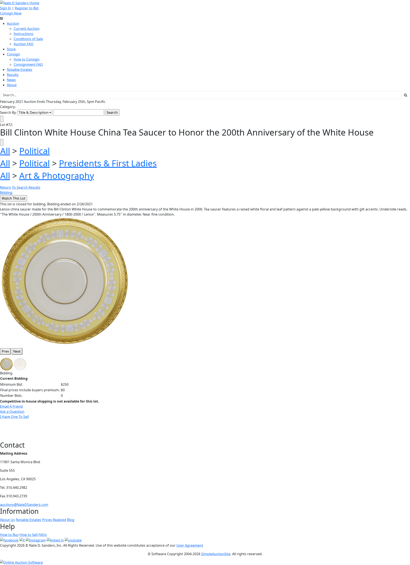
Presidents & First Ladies (108, 163)
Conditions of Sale (28, 38)
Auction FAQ (24, 44)
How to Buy (9, 534)
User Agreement (189, 545)
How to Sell (28, 534)
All (5, 151)
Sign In (5, 8)
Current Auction (27, 28)
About (12, 85)
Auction (13, 23)
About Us (7, 519)
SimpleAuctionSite (215, 554)
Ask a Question (12, 411)
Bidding (6, 192)
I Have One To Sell (14, 416)
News (11, 79)
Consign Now (11, 13)
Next (17, 351)
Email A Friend (11, 406)
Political (34, 151)
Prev (5, 351)
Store (11, 49)
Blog (70, 519)
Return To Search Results (20, 187)
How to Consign (27, 59)
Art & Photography (56, 175)
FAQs (42, 534)
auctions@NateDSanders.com (24, 504)
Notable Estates (19, 69)
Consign (13, 54)
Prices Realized (54, 519)
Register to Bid (26, 8)
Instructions (23, 33)
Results (13, 74)
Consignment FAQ (28, 64)
